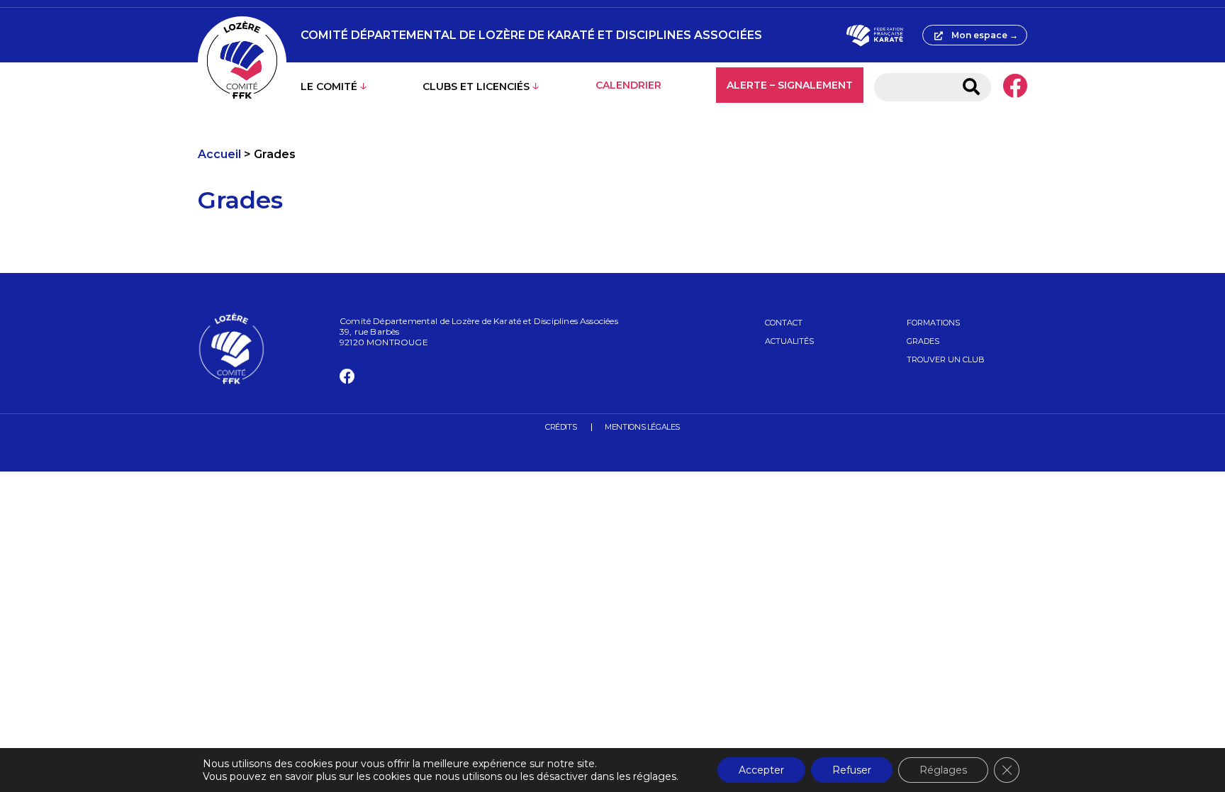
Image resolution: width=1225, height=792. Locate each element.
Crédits (560, 427)
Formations (933, 323)
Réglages (943, 770)
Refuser (851, 770)
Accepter (761, 770)
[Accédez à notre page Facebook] (1014, 87)
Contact (783, 323)
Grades (923, 341)
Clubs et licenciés (476, 86)
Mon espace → (984, 35)
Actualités (789, 341)
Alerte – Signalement (790, 85)
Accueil (219, 154)
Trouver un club (946, 359)
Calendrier (628, 85)
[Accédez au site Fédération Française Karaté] (874, 35)
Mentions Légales (642, 427)
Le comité (329, 86)
